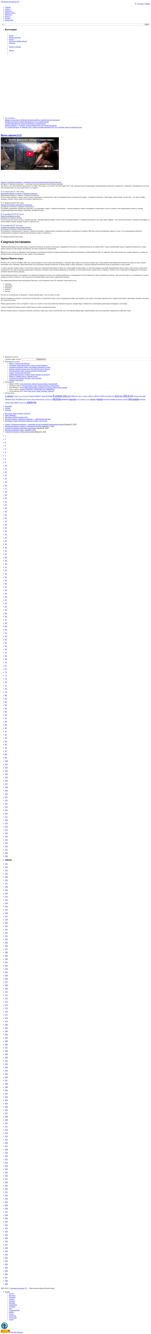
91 (6, 731)
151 (6, 929)
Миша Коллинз (40, 399)
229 (6, 1185)
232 (6, 1195)
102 (6, 767)
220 (6, 1156)
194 (6, 1071)
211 (6, 1126)
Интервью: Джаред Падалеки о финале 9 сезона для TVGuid (26, 421)
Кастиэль (29, 399)
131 (6, 864)
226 (6, 1176)
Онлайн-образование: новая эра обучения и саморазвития (25, 123)
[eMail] (147, 4)
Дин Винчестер (21, 399)
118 (6, 820)
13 (6, 475)
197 (6, 1080)
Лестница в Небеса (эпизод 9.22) (16, 417)
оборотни (118, 399)
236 (6, 1208)
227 (6, 1179)
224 (6, 1169)
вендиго (88, 399)
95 (6, 744)
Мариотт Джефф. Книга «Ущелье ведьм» (23, 376)
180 (6, 1025)
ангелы (72, 399)
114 (6, 807)
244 (6, 1235)
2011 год (104, 396)
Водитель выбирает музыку (10, 216)
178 (6, 1018)
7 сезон (43, 396)
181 (6, 1028)
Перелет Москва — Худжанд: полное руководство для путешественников (31, 125)
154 (6, 939)
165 (6, 975)
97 (6, 751)
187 (6, 1048)
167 (6, 982)
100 (6, 761)
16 (6, 485)
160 (6, 959)
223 (6, 1166)
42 (6, 570)
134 (6, 874)
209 (6, 1120)
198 (6, 1084)
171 (6, 995)
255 (6, 1271)
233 (6, 1199)
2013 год (119, 396)
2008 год (86, 396)
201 (6, 1094)
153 (6, 936)
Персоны (9, 14)
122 (6, 833)
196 (6, 1077)
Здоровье (12, 1306)
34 (6, 544)
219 (6, 1153)
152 (6, 933)
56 (6, 616)
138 (6, 887)
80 (6, 695)
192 (6, 1064)
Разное (7, 1292)
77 (6, 685)
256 (6, 1274)
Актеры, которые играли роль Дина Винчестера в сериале (29, 369)
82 (6, 702)
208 (6, 1116)
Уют (10, 1308)
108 (6, 787)
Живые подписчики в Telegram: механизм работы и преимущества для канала (32, 120)
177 (6, 1015)
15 (6, 482)
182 (6, 1031)
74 (6, 675)
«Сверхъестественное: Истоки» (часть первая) (25, 378)
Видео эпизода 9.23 (11, 135)
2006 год (74, 396)
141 (6, 897)
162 (6, 965)
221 (6, 1159)
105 (6, 777)
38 (6, 557)
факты (12, 402)
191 (6, 1061)
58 (6, 623)
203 (6, 1100)
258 (6, 1281)
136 (6, 880)
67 (6, 653)
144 (6, 906)
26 (6, 518)
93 (6, 738)
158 (6, 952)
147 (6, 916)
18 (6, 492)
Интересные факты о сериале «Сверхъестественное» (19, 193)
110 (6, 794)
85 (6, 712)
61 (6, 633)
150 (6, 926)
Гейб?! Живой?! (10, 415)
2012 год (111, 396)
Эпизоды (9, 11)
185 (6, 1041)
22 (6, 505)
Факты (11, 50)
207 (6, 1113)
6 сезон (37, 396)
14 (6, 478)
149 (6, 923)
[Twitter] (140, 4)
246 (6, 1241)
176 (6, 1011)
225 (6, 1172)
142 (6, 900)
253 (6, 1264)
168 (6, 985)
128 (6, 853)
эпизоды (31, 402)
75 (6, 679)
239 (6, 1218)
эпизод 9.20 (22, 402)
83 (6, 705)
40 (6, 564)
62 (6, 636)
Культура (12, 1295)
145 (6, 910)
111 (6, 797)
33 (6, 541)
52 (6, 603)
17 (6, 488)
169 (6, 988)
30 (6, 531)
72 (6, 669)
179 (6, 1021)
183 (6, 1034)
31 (6, 534)
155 (6, 942)
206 (6, 1110)
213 (6, 1133)
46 (6, 584)
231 (6, 1192)
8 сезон (49, 396)
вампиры (83, 399)
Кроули (34, 399)
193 (6, 1067)
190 (6, 1057)
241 (6, 1225)
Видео (11, 36)
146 (6, 913)
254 (6, 1268)
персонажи (133, 399)
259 (6, 1284)
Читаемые (8, 406)
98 (6, 754)
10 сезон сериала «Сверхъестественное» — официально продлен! (28, 419)
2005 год (66, 396)
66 (6, 649)
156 (6, 946)
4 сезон (25, 396)
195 (6, 1074)
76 (6, 682)
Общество (12, 1316)
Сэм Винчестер (48, 399)
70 (6, 662)
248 (6, 1248)
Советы (11, 1299)
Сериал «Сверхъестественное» (20, 373)
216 (6, 1143)
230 (6, 1189)
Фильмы (12, 1303)
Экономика (13, 1305)
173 (6, 1002)
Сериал (7, 9)
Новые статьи (10, 13)
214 (6, 1136)
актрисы (65, 399)
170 (6, 992)
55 (6, 613)
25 (6, 515)
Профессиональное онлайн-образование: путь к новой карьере (27, 122)
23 (6, 508)
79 (6, 692)
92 (6, 735)
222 (6, 1162)
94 (6, 741)
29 (6, 528)
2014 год (128, 395)
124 (6, 840)
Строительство (14, 1310)
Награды (12, 43)
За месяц (8, 410)
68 (6, 656)
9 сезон (57, 395)
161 (6, 962)
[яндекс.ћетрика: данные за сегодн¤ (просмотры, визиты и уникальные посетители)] (16, 1332)
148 (6, 919)
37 (6, 554)
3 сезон (21, 396)
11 (6, 469)
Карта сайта (9, 20)
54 (6, 610)
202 (6, 1097)
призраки (142, 399)
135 (6, 877)
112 (6, 800)
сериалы (7, 402)
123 (6, 836)
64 (6, 643)
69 (6, 659)
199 (6, 1087)
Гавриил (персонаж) (16, 380)
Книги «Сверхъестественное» (19, 363)
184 (6, 1038)
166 (6, 979)
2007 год (80, 396)
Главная (7, 7)
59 (6, 626)
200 (6, 1090)
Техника (12, 1301)
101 (6, 764)
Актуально (13, 1318)
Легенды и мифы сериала (18, 41)
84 (6, 708)
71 (6, 666)
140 (6, 893)
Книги (8, 16)
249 (6, 1251)
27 (6, 521)
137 (6, 883)
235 (6, 1205)
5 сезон (30, 396)
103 (6, 771)
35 (6, 547)
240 (6, 1222)
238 (6, 1215)
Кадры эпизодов (15, 37)
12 (6, 472)
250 (6, 1254)
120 (6, 827)
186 (6, 1044)
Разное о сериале (15, 47)
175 (6, 1008)
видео (92, 399)
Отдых (11, 1314)
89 (6, 725)
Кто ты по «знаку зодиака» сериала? (41, 391)
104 (6, 774)
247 (6, 1245)
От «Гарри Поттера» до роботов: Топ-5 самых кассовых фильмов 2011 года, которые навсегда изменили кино (43, 127)
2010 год (97, 396)
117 (6, 817)
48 (6, 590)
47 (6, 587)
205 (6, 1107)
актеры (57, 398)
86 (6, 715)
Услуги (11, 1293)
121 (6, 830)
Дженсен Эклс (10, 399)
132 (6, 867)
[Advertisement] (77, 86)
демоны (99, 399)
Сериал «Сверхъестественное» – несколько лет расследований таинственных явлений (31, 182)
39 (6, 561)
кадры (112, 399)
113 (6, 804)
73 (6, 672)
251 (6, 1258)
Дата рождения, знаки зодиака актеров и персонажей (27, 371)
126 (6, 846)
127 (6, 850)
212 (6, 1130)
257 (6, 1277)
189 (6, 1054)
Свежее (7, 408)
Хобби (11, 1312)
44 (6, 577)
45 (6, 580)
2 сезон (15, 396)
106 (6, 781)
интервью (106, 399)
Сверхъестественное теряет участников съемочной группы (29, 367)
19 (6, 495)
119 (6, 823)
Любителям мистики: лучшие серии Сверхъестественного (29, 374)
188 (6, 1051)
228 (6, 1182)
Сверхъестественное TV (18, 1288)
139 (6, 890)
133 (6, 870)
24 (6, 511)
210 (6, 1123)
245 (6, 1238)
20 (6, 498)
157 (6, 949)
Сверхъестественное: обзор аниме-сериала (16, 227)
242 (6, 1228)
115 (6, 810)
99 (6, 758)
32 (6, 538)
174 (6, 1005)
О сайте (7, 18)
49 (6, 593)
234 (6, 1202)
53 (6, 607)
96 (6, 748)
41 (6, 567)
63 (6, 639)
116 (6, 813)
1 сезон (9, 395)
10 (6, 465)
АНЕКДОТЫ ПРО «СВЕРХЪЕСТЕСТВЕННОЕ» (37, 389)
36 (6, 551)
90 (6, 728)
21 (6, 501)
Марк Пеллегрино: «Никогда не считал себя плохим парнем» (46, 387)
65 (6, 646)
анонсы (78, 399)
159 (6, 956)
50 (6, 597)
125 (6, 843)
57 (6, 620)
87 (6, 718)
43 (6, 574)
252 (6, 1261)
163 (6, 969)
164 (6, 972)
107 (6, 784)
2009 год (91, 396)
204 (6, 1103)
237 (6, 1212)
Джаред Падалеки (140, 396)
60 (6, 630)
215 (6, 1139)
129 (6, 856)
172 (6, 998)
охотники (125, 399)
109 (6, 790)
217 (6, 1146)
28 (6, 524)
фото (17, 402)
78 (6, 689)
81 (6, 698)
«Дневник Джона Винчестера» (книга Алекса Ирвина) (28, 365)
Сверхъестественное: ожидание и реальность (16, 205)
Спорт (11, 1319)
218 (6, 1149)
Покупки (12, 1297)
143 (6, 903)
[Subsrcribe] (136, 4)
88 (6, 721)
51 (6, 600)
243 (6, 1231)
